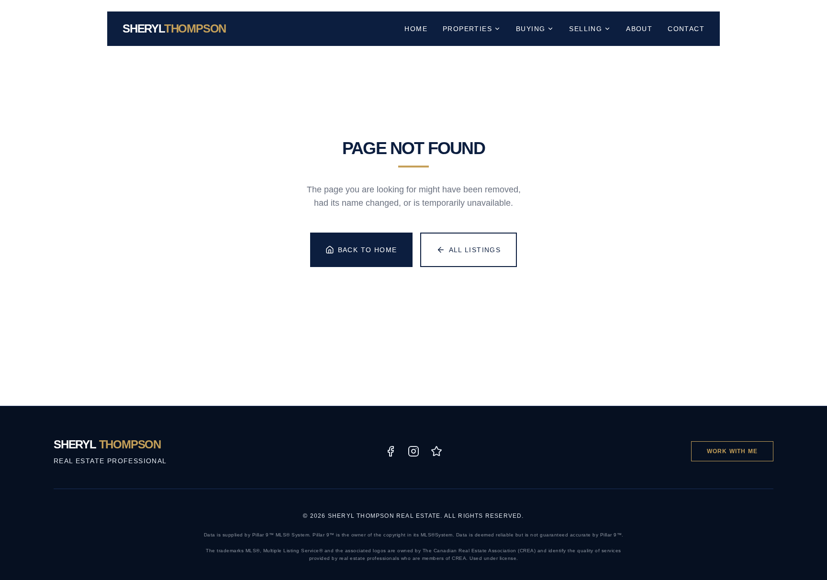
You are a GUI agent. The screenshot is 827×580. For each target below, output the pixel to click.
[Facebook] (390, 451)
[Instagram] (413, 451)
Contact (686, 29)
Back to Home (367, 250)
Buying (530, 29)
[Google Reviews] (436, 451)
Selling (585, 29)
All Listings (475, 250)
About (639, 29)
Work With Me (732, 451)
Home (415, 29)
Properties (467, 29)
